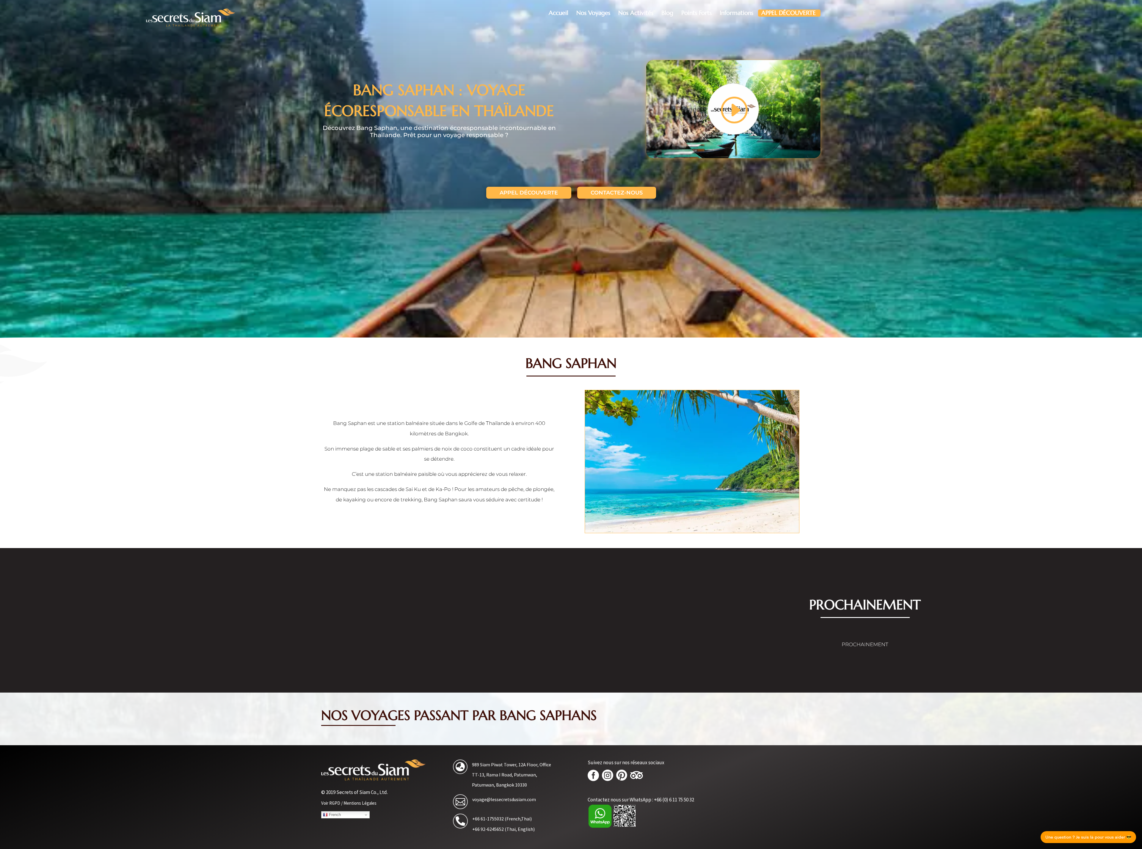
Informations (736, 13)
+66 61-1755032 (488, 819)
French (334, 814)
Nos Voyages (593, 13)
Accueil (558, 13)
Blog (667, 13)
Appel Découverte (788, 13)
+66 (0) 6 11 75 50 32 (674, 799)
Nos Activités (635, 13)
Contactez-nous (617, 192)
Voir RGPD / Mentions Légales (349, 803)
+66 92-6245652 (488, 829)
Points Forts (696, 13)
